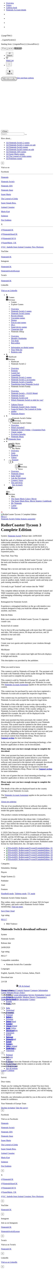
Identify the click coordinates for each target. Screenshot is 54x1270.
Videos (14, 457)
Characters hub (17, 329)
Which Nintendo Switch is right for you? (27, 400)
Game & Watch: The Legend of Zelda (26, 409)
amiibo (13, 411)
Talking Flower (17, 405)
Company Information (39, 990)
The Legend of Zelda (9, 199)
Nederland (10, 1010)
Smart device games (19, 327)
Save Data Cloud (8, 911)
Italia (8, 1008)
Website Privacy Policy (16, 993)
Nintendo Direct (17, 474)
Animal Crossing (7, 207)
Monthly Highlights (19, 338)
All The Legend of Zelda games (18, 156)
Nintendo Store (7, 190)
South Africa (11, 1028)
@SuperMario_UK (8, 243)
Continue (10, 1070)
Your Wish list (16, 350)
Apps (13, 453)
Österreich (10, 1050)
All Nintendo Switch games (17, 147)
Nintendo (4, 177)
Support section (7, 738)
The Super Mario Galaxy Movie (24, 499)
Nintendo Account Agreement (16, 685)
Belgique (9, 1019)
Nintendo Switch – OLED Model (24, 393)
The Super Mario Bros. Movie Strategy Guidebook (31, 501)
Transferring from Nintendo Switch (25, 384)
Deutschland (11, 1021)
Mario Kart (5, 211)
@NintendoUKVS (8, 238)
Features (14, 371)
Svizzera (9, 1044)
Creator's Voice (17, 480)
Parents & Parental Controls (12, 990)
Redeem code (16, 352)
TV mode (31, 894)
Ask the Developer (18, 478)
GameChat (15, 373)
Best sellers (15, 343)
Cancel (4, 1070)
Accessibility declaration (19, 999)
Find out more (17, 907)
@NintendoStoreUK (9, 234)
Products (14, 455)
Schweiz (9, 1057)
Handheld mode (7, 894)
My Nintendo (16, 503)
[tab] (27, 986)
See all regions (12, 1068)
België (8, 1035)
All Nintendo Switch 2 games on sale (21, 145)
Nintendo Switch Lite (19, 398)
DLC (13, 325)
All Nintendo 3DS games (16, 152)
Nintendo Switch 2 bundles (22, 382)
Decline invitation (8, 1108)
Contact (32, 999)
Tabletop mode (20, 894)
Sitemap (14, 508)
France (8, 1026)
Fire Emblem (6, 220)
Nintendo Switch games (20, 313)
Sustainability (17, 997)
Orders (8, 5)
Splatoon (4, 216)
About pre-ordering (8, 802)
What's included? (18, 427)
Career (13, 505)
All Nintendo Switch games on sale (20, 149)
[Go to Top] (27, 512)
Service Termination (36, 995)
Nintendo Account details (16, 10)
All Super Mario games (15, 154)
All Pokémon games (14, 158)
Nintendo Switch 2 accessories (23, 380)
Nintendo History (18, 414)
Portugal (9, 1015)
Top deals (15, 341)
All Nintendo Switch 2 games (18, 143)
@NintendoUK (7, 230)
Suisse (8, 1059)
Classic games (16, 432)
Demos (14, 320)
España (9, 1001)
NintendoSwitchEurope (10, 271)
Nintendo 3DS (7, 186)
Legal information (21, 995)
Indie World (15, 476)
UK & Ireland (11, 1026)
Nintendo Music (17, 437)
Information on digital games (22, 347)
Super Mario (6, 194)
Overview (10, 3)
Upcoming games (18, 318)
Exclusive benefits (18, 434)
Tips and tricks (17, 483)
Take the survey (22, 1108)
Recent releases (17, 316)
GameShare (15, 375)
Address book (11, 8)
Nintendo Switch (7, 181)
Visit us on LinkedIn (9, 290)
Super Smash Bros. (8, 203)
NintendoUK (6, 257)
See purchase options (25, 78)
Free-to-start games (18, 322)
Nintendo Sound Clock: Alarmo (23, 407)
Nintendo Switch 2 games (21, 311)
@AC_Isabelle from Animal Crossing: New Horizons (22, 247)
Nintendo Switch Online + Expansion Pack (28, 430)
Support (26, 990)
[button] (29, 297)
